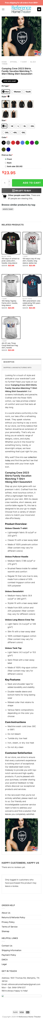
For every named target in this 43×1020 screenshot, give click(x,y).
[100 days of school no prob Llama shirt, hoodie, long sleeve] (11, 243)
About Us (6, 913)
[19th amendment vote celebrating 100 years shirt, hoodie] (32, 285)
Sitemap (5, 931)
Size (4, 120)
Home (4, 62)
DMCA (5, 959)
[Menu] (3, 9)
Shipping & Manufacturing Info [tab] (17, 367)
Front (9, 159)
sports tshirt (8, 209)
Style (5, 96)
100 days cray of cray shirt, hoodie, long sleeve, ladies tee (31, 261)
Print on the (7, 155)
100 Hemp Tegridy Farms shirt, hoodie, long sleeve (10, 303)
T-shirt (23, 62)
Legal (4, 964)
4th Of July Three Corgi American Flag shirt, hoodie (10, 345)
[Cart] (39, 9)
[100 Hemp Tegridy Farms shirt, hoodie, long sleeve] (11, 285)
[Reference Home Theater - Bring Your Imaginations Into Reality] (21, 9)
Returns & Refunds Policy (13, 917)
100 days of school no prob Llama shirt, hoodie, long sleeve (10, 261)
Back (9, 163)
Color (4, 137)
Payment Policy (9, 955)
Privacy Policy (8, 922)
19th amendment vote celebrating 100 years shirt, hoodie (31, 303)
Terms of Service (9, 927)
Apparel (13, 62)
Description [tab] (8, 362)
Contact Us (7, 946)
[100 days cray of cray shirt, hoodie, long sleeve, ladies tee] (32, 243)
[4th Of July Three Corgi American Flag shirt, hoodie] (11, 328)
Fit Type (5, 86)
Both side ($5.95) (14, 166)
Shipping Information (11, 950)
